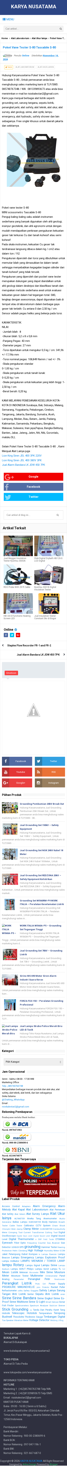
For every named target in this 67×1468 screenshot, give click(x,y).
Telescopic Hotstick (24, 1313)
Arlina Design (29, 1464)
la (39, 1254)
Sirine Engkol (45, 1298)
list (63, 1269)
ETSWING (60, 1239)
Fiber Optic (20, 1242)
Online (8, 629)
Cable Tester (15, 1225)
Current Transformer (34, 1232)
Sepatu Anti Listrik (47, 1294)
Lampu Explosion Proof (50, 1257)
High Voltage (35, 1250)
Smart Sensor (52, 1302)
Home (4, 38)
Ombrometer (51, 1276)
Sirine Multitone (19, 1301)
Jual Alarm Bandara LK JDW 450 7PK (23, 464)
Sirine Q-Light (37, 1301)
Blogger (53, 1464)
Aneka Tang (34, 1218)
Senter (30, 1294)
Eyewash (7, 1242)
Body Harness (49, 1222)
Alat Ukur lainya (39, 38)
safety (20, 1291)
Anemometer (50, 1218)
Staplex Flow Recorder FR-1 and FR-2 (29, 645)
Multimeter (36, 1275)
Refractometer (9, 1290)
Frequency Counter (36, 1243)
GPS (21, 1247)
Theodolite (18, 1316)
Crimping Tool (15, 1232)
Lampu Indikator (10, 1261)
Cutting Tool (51, 1232)
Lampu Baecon (49, 1254)
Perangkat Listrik (17, 1283)
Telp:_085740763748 (12, 1086)
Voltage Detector (39, 1320)
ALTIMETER (19, 1218)
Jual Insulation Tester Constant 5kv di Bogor (45, 617)
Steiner (61, 1305)
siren (62, 1294)
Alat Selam (19, 1214)
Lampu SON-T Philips (22, 1269)
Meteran (23, 1272)
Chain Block (58, 1225)
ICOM (62, 1250)
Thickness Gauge (34, 1316)
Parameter (19, 1279)
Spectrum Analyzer (39, 1305)
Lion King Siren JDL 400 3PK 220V (22, 455)
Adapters (26, 1206)
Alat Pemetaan (57, 1209)
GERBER (15, 1247)
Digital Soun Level (24, 1236)
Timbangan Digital (54, 1316)
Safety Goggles (31, 1290)
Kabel (25, 1254)
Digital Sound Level (41, 1236)
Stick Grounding (15, 1309)
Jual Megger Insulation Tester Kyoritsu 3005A (15, 559)
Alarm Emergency (44, 1206)
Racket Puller (58, 1287)
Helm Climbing (20, 1250)
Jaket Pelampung (11, 1254)
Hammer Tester (49, 1247)
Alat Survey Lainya (37, 1213)
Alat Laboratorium (20, 38)
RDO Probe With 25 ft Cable (17, 587)
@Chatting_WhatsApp (13, 1099)
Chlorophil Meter (9, 1229)
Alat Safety (7, 1214)
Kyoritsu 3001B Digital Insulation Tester (45, 588)
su (31, 1310)
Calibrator (29, 1225)
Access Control (11, 1206)
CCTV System (43, 1225)
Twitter (34, 497)
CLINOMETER (46, 1229)
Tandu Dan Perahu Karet (46, 1309)
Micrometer (34, 1272)
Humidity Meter (51, 1250)
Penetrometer (59, 1279)
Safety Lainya (47, 1290)
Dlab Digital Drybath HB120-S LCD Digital (48, 559)
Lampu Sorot (42, 1269)
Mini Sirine (46, 1272)
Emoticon (11, 673)
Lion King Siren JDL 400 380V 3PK (22, 460)
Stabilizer (53, 1305)
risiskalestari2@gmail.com (15, 1106)
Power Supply (57, 1283)
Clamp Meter (31, 1228)
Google (33, 476)
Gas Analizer (53, 1243)
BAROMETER (35, 1222)
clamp (20, 1229)
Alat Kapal (18, 1209)
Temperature (45, 1313)
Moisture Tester (20, 1275)
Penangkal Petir (39, 1279)
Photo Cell (40, 1284)
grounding (32, 1246)
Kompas (33, 1254)
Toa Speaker (8, 1320)
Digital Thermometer (21, 1239)
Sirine (6, 1298)
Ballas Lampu (20, 1222)
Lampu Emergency (22, 1257)
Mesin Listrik (10, 1272)
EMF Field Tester (46, 1239)
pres (38, 1287)
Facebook (33, 486)
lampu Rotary (13, 1265)
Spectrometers (22, 1305)
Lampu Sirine (49, 1265)
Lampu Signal (33, 1265)
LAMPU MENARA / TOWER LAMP (43, 1261)
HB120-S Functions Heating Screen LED (17, 617)
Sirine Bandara (24, 1298)
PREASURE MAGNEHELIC (18, 1287)
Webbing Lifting (56, 1320)
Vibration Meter (21, 1320)
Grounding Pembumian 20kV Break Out (42, 804)
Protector (45, 1287)
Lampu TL (55, 1269)
